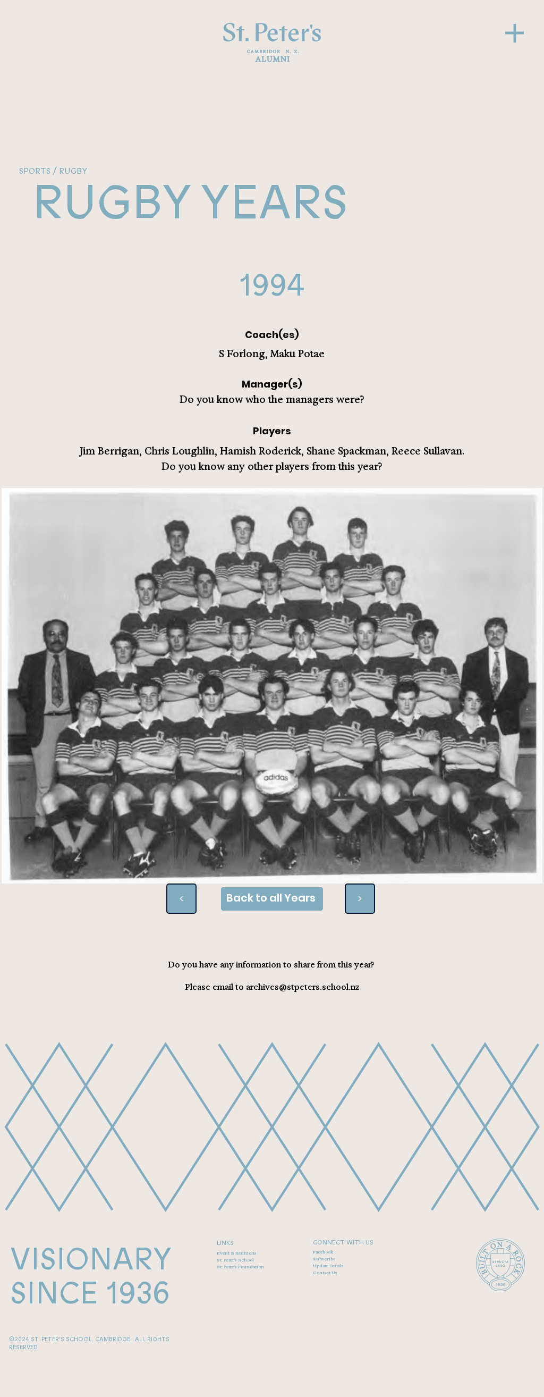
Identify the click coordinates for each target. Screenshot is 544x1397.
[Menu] (514, 33)
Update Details (328, 1265)
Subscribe (324, 1258)
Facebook (323, 1252)
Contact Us (325, 1272)
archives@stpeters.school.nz (302, 987)
